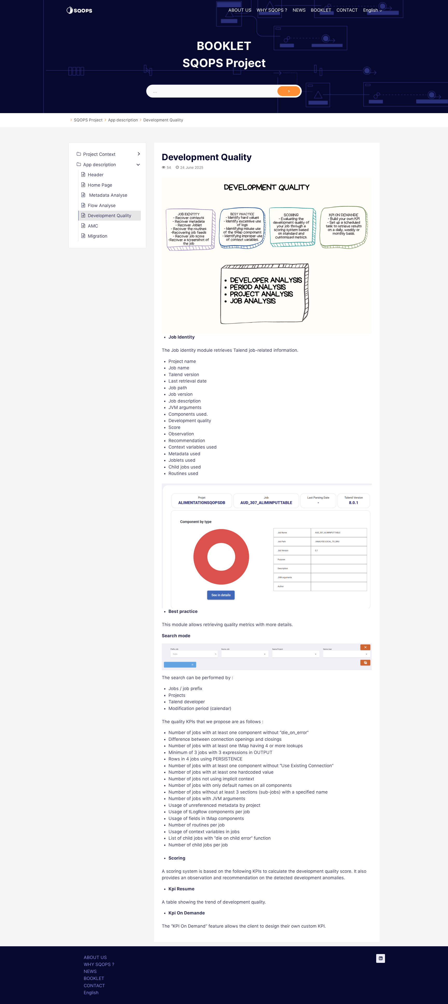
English (91, 992)
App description (123, 120)
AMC (93, 226)
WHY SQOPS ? (272, 10)
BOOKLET (321, 10)
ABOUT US (239, 10)
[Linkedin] (380, 958)
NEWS (299, 10)
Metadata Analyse (107, 195)
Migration (97, 236)
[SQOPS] (79, 10)
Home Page (100, 185)
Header (95, 174)
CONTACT (347, 10)
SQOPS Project (88, 120)
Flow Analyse (102, 205)
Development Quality (163, 120)
